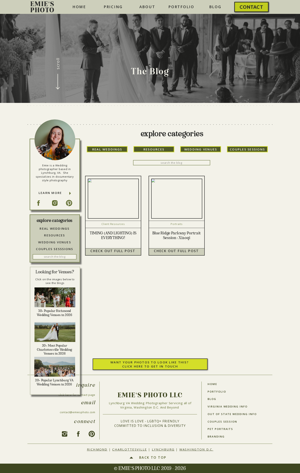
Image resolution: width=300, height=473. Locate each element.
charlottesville (129, 449)
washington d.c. (196, 449)
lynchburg (163, 449)
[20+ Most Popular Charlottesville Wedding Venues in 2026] (54, 332)
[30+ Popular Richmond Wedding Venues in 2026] (54, 297)
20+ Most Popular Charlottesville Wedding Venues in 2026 (54, 349)
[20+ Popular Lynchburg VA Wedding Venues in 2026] (54, 367)
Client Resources (113, 224)
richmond (97, 449)
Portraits (177, 224)
